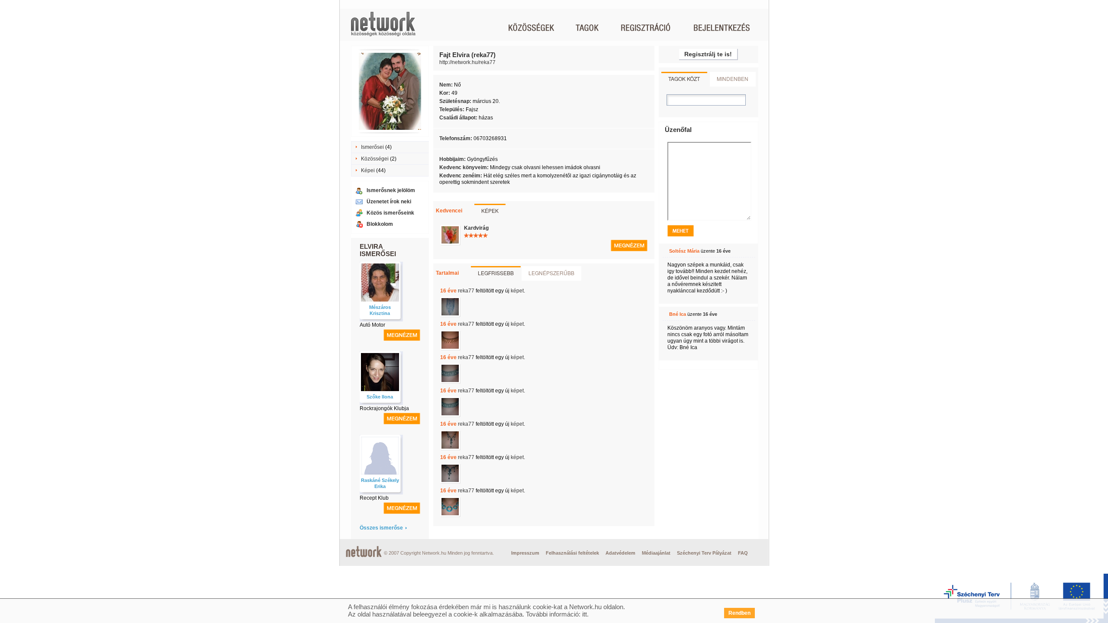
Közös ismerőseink (390, 213)
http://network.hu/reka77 (467, 62)
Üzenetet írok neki (389, 202)
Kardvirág (476, 228)
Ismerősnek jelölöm (391, 190)
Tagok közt (684, 78)
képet (517, 291)
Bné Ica (677, 314)
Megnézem (629, 245)
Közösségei (375, 159)
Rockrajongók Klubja (384, 408)
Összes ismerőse (381, 528)
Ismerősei (372, 147)
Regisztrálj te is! (708, 54)
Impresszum (525, 553)
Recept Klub (374, 498)
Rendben (739, 613)
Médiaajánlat (656, 553)
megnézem (401, 335)
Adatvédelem (620, 553)
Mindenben (732, 78)
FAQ (743, 553)
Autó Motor (372, 325)
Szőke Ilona (380, 396)
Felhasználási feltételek (572, 553)
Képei (368, 170)
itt (584, 614)
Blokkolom (380, 224)
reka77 (466, 291)
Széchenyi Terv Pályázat (704, 553)
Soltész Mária (684, 251)
